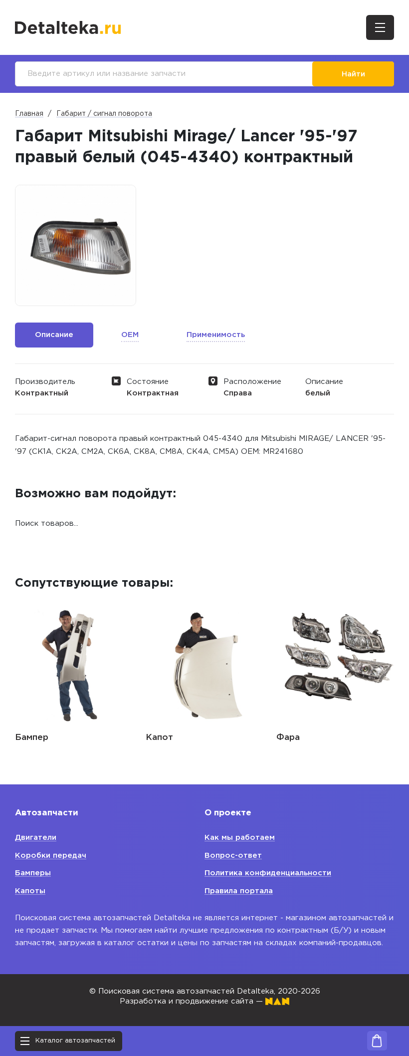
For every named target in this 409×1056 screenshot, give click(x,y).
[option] (75, 245)
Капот (159, 737)
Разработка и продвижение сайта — (192, 1001)
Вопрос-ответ (233, 855)
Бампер (31, 737)
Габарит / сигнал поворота (104, 114)
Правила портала (238, 891)
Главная (29, 114)
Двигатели (35, 837)
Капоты (30, 891)
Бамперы (33, 873)
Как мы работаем (239, 837)
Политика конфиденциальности (267, 873)
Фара (288, 737)
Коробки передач (50, 855)
